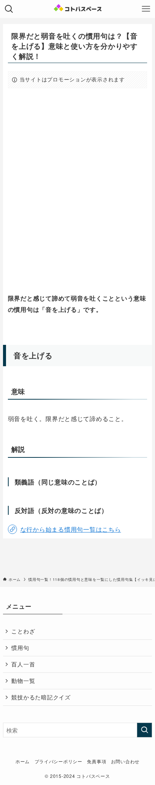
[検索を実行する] (144, 730)
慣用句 (20, 647)
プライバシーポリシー (58, 761)
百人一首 (23, 664)
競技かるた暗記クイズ (40, 697)
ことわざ (23, 631)
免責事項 (96, 761)
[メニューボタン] (146, 9)
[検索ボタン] (9, 9)
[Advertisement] (77, 191)
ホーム (22, 761)
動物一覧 (23, 680)
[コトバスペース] (77, 9)
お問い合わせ (125, 761)
